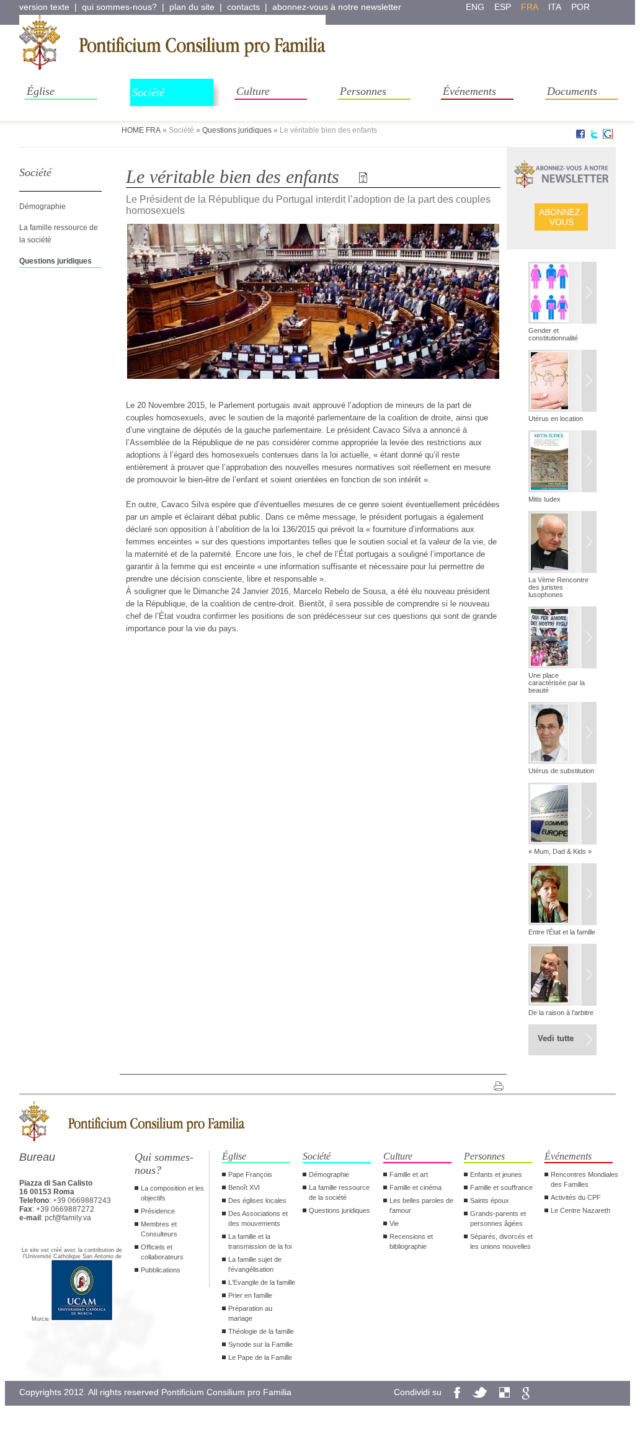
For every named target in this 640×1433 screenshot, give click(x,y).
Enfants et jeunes (496, 1174)
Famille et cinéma (415, 1187)
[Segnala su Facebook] (580, 136)
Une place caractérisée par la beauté (556, 683)
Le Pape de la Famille (260, 1357)
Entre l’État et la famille (561, 932)
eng (475, 7)
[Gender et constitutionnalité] (562, 294)
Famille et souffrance (501, 1187)
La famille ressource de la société (339, 1192)
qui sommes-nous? (119, 7)
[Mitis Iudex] (562, 462)
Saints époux (489, 1200)
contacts (243, 7)
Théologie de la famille (261, 1331)
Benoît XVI (244, 1187)
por (580, 7)
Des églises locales (257, 1200)
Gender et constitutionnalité (553, 334)
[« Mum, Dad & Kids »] (562, 815)
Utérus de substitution (561, 770)
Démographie (42, 206)
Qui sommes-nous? (164, 1163)
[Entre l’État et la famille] (562, 895)
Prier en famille (250, 1295)
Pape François (250, 1174)
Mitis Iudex (544, 499)
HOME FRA (141, 130)
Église (41, 91)
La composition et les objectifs (172, 1193)
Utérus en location (555, 418)
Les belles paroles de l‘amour (421, 1205)
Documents (572, 91)
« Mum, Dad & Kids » (560, 851)
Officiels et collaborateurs (162, 1252)
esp (502, 7)
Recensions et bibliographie (411, 1241)
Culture (253, 91)
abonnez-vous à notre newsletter (336, 7)
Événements (469, 91)
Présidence (158, 1211)
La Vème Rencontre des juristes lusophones (558, 587)
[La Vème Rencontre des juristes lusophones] (562, 543)
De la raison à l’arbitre (560, 1012)
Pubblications (160, 1270)
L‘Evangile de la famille (261, 1282)
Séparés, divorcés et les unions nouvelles (501, 1241)
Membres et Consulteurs (159, 1229)
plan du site (192, 7)
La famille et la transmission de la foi (259, 1241)
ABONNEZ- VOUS (561, 217)
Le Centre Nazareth (580, 1210)
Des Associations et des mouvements (258, 1218)
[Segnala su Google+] (608, 136)
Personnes (363, 91)
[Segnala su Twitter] (594, 136)
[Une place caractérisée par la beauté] (562, 638)
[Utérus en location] (562, 382)
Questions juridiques (237, 130)
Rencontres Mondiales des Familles (584, 1179)
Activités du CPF (576, 1197)
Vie (394, 1223)
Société (148, 92)
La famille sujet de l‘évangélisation (255, 1264)
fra (529, 7)
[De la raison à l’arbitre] (562, 976)
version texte (44, 7)
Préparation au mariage (250, 1313)
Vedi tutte (556, 1038)
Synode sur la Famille (260, 1344)
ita (554, 7)
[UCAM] (82, 1319)
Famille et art (408, 1174)
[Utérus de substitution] (562, 734)
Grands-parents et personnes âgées (498, 1218)
